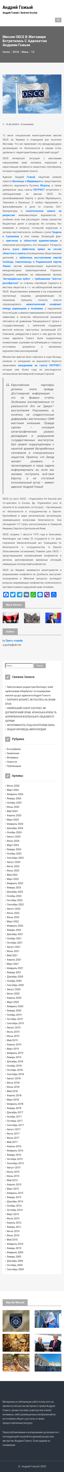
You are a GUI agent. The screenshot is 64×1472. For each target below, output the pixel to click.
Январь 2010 (14, 1248)
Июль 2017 (13, 1133)
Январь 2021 (14, 972)
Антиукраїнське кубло (16, 278)
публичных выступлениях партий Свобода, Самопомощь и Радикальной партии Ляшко (32, 261)
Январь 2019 (14, 1057)
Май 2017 (12, 1142)
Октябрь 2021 (15, 942)
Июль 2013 (13, 1218)
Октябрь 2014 (15, 1210)
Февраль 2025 (15, 824)
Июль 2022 (13, 913)
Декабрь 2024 (15, 828)
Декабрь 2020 (15, 976)
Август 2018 (13, 1078)
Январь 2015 (14, 1197)
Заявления (13, 753)
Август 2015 (13, 1167)
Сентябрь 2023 (15, 857)
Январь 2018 (14, 1108)
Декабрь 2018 (15, 1061)
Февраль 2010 (15, 1244)
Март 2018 (13, 1099)
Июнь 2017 (13, 1137)
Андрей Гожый (18, 7)
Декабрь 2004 (15, 1261)
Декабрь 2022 (15, 891)
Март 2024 (13, 845)
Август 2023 (13, 862)
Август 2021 (13, 947)
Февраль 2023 (15, 883)
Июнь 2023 (13, 870)
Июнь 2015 (13, 1176)
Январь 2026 (14, 798)
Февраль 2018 (15, 1104)
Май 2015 (12, 1180)
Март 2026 (13, 790)
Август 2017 (13, 1129)
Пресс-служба (14, 640)
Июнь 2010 (13, 1235)
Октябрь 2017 (15, 1121)
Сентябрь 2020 (15, 985)
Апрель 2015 (14, 1184)
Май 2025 (12, 811)
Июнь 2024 (13, 841)
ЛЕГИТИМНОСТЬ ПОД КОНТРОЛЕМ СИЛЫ (31, 725)
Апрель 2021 (14, 959)
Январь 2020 (14, 1010)
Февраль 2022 (15, 925)
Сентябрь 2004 (15, 1269)
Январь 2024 (14, 849)
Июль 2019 (13, 1031)
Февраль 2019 (15, 1053)
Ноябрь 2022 (14, 896)
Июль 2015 (13, 1171)
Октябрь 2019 (15, 1019)
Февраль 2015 (15, 1193)
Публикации (14, 766)
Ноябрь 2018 (14, 1065)
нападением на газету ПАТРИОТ (39, 365)
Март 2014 (13, 1214)
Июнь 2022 (13, 917)
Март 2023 (13, 879)
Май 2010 (12, 1239)
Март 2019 (13, 1048)
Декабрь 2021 (15, 934)
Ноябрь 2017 (14, 1116)
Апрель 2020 (14, 997)
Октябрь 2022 (15, 900)
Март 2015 (13, 1188)
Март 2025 (13, 819)
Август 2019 (13, 1027)
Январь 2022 (14, 930)
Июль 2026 (13, 785)
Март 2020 (13, 1002)
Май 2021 (12, 955)
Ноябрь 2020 (14, 981)
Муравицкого (35, 181)
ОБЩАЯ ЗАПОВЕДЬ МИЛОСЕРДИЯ (26, 729)
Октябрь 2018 (15, 1070)
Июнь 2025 (13, 807)
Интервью (12, 757)
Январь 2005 (14, 1256)
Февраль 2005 (15, 1252)
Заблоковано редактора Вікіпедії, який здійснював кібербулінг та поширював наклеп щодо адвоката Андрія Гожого (29, 691)
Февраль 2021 (15, 968)
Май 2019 (12, 1040)
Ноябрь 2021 (14, 938)
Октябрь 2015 (15, 1159)
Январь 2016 (14, 1154)
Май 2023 (12, 874)
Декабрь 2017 (15, 1112)
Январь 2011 (14, 1227)
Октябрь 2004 (15, 1265)
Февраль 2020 (15, 1006)
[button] (58, 20)
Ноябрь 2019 (14, 1014)
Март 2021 (13, 964)
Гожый (31, 177)
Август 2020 (13, 989)
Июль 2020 (13, 993)
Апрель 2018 (14, 1095)
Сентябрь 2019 (15, 1023)
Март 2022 (13, 921)
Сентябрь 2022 (15, 904)
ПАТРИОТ (39, 189)
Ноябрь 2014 (14, 1205)
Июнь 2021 (13, 951)
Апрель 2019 (14, 1044)
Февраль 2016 (15, 1150)
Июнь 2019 (13, 1036)
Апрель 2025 (14, 815)
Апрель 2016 (14, 1146)
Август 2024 (13, 836)
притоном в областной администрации (32, 240)
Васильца (18, 181)
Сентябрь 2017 (15, 1125)
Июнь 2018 (13, 1087)
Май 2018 (12, 1091)
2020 (43, 1466)
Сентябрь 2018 (15, 1074)
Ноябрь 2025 (14, 802)
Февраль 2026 (15, 794)
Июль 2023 (13, 866)
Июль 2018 (13, 1082)
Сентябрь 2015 (15, 1163)
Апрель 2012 (14, 1222)
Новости (12, 761)
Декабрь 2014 (15, 1201)
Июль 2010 (13, 1231)
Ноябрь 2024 (14, 832)
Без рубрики (14, 749)
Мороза (45, 185)
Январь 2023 (14, 887)
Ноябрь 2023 (14, 853)
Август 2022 (13, 908)
